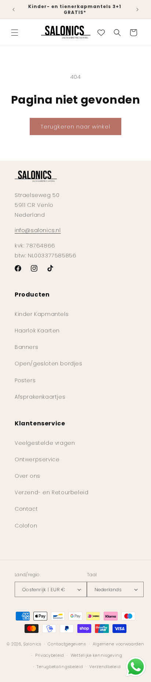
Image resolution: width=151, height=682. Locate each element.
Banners (26, 347)
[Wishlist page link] (101, 32)
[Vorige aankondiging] (13, 9)
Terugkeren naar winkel (75, 126)
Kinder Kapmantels (42, 314)
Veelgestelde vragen (45, 443)
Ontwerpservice (37, 459)
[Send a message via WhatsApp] (135, 666)
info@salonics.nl (38, 230)
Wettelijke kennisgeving (96, 655)
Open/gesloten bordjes (48, 363)
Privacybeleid (49, 655)
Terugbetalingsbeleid (60, 667)
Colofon (26, 525)
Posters (25, 380)
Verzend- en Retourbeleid (51, 492)
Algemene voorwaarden (118, 644)
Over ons (27, 476)
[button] (15, 33)
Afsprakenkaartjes (40, 396)
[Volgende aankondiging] (137, 9)
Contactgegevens (67, 644)
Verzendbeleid (105, 667)
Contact (26, 509)
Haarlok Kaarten (37, 330)
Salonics (32, 644)
